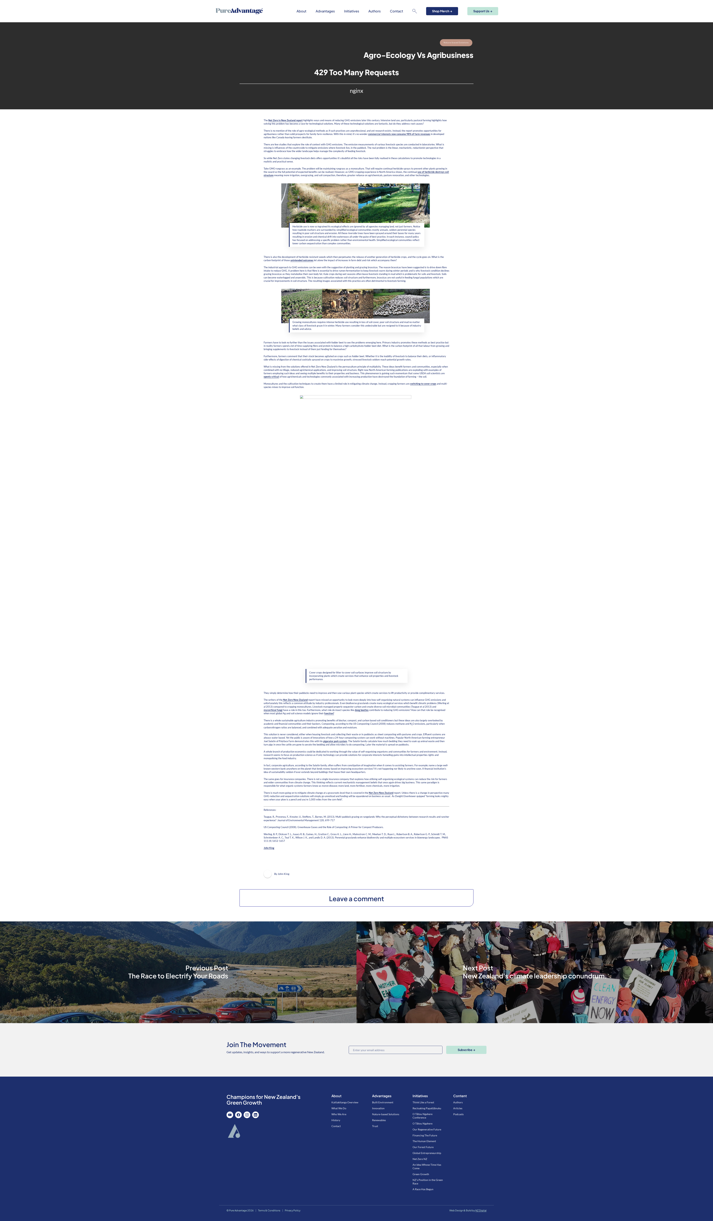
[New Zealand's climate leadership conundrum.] (534, 972)
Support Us (482, 11)
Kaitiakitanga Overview (344, 1102)
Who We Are (338, 1114)
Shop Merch (442, 11)
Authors (374, 11)
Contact (396, 11)
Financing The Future (425, 1135)
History (335, 1120)
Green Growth (421, 1174)
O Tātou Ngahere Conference (422, 1115)
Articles (457, 1108)
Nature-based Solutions (456, 43)
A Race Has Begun (423, 1189)
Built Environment (382, 1102)
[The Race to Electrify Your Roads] (178, 972)
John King (269, 847)
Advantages (325, 11)
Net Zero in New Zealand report (285, 120)
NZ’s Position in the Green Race (428, 1181)
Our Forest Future (423, 1147)
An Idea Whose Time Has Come (427, 1166)
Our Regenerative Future (427, 1129)
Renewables (379, 1120)
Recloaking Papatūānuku (427, 1108)
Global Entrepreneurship (427, 1153)
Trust (375, 1126)
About (301, 11)
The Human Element (424, 1141)
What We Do (338, 1108)
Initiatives (351, 11)
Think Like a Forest (423, 1102)
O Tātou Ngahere (422, 1123)
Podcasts (458, 1114)
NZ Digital (480, 1210)
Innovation (378, 1108)
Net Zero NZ (420, 1158)
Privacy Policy (292, 1210)
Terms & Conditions (269, 1210)
